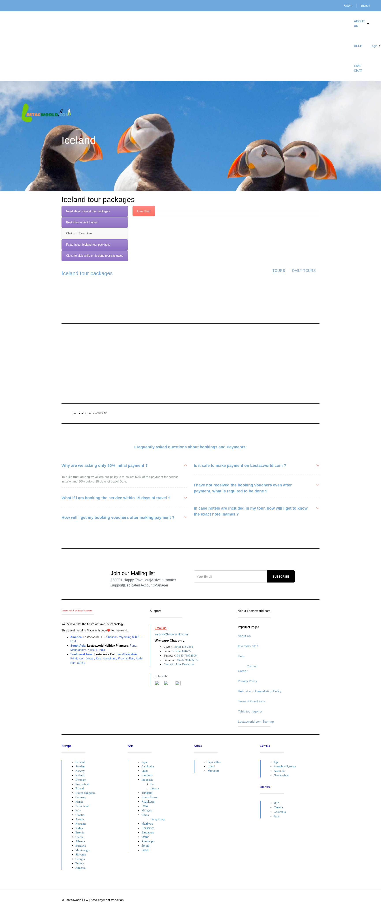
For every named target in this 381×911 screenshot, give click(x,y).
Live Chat (358, 68)
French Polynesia (285, 766)
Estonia (79, 832)
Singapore (148, 832)
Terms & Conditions (251, 701)
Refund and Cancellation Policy (259, 691)
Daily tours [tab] (304, 271)
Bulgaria (80, 845)
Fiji (276, 762)
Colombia (280, 811)
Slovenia (80, 854)
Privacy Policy (247, 681)
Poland (79, 788)
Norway (80, 770)
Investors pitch (248, 646)
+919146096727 (181, 651)
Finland (80, 762)
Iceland (79, 775)
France (79, 801)
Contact (252, 666)
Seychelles (214, 762)
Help (358, 46)
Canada (278, 807)
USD (347, 5)
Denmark (80, 779)
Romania (80, 823)
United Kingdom (85, 792)
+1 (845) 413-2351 (182, 646)
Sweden (80, 766)
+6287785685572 (187, 660)
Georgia (80, 859)
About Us (359, 23)
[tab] (95, 211)
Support (365, 5)
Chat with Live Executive (179, 664)
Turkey (79, 863)
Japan (145, 762)
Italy (78, 810)
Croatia (79, 814)
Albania (80, 841)
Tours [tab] (279, 271)
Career (243, 671)
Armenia (80, 867)
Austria (79, 819)
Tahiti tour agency (250, 711)
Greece (79, 837)
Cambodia (148, 766)
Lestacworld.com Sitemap (256, 721)
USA (276, 803)
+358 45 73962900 (185, 655)
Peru (276, 816)
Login (373, 46)
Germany (80, 797)
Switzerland (82, 784)
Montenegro (82, 850)
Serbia (79, 828)
